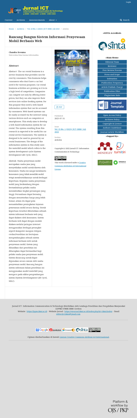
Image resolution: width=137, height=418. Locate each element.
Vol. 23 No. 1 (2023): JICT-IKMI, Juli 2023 (43, 29)
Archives (21, 20)
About (52, 20)
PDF (60, 107)
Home (11, 29)
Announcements (37, 20)
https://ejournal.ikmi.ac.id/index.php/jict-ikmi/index (88, 311)
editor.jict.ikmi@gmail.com (68, 314)
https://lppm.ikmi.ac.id (37, 311)
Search (126, 20)
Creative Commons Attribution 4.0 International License (70, 165)
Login (128, 2)
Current (8, 20)
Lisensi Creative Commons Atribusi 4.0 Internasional (84, 337)
